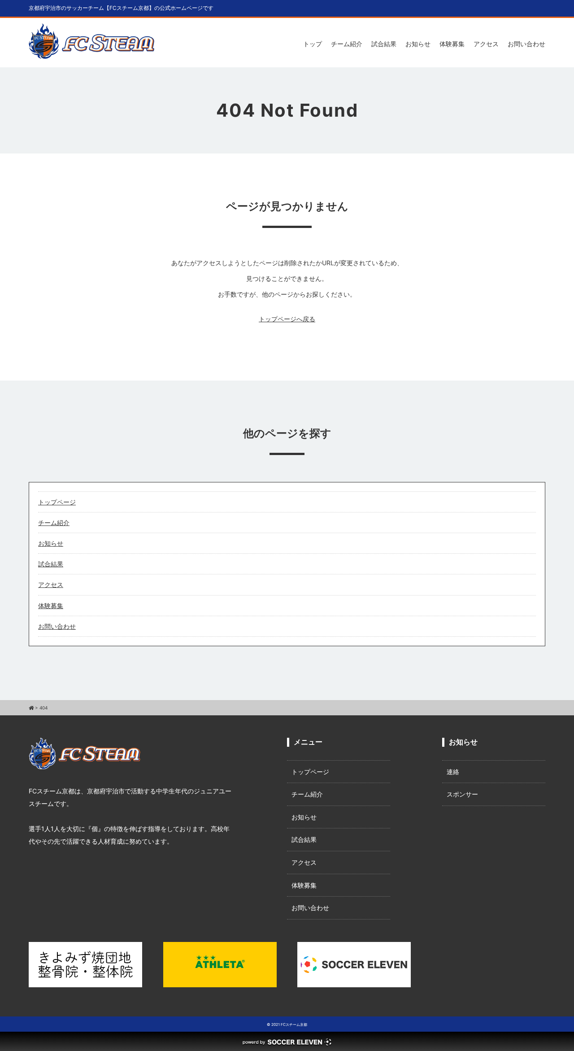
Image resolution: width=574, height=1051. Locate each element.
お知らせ (417, 44)
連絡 (453, 771)
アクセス (486, 44)
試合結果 (383, 44)
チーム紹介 (346, 44)
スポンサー (462, 794)
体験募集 (452, 44)
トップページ (57, 502)
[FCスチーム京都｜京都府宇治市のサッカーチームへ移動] (31, 707)
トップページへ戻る (287, 319)
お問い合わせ (526, 44)
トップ (312, 44)
